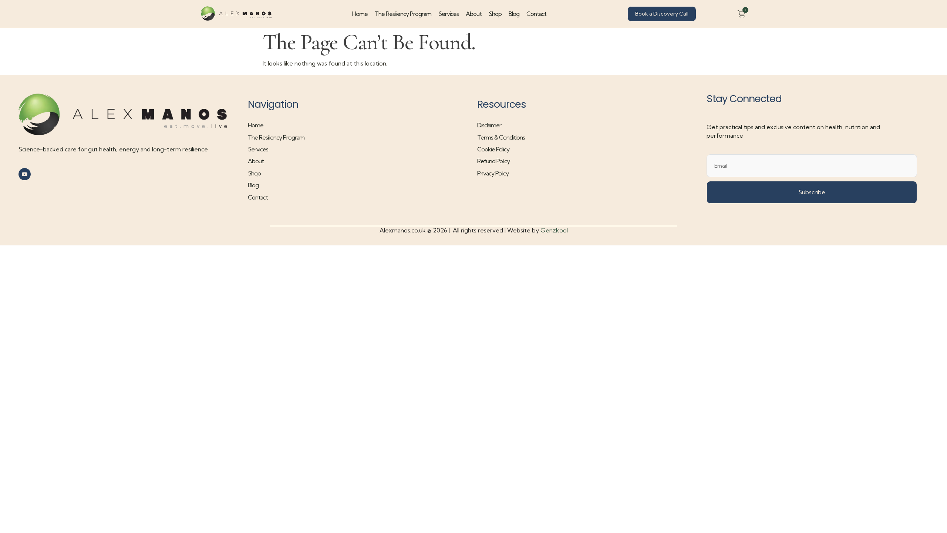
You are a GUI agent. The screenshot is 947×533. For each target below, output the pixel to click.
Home (360, 13)
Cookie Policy (493, 149)
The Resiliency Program (403, 13)
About (474, 13)
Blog (514, 13)
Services (448, 13)
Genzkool (554, 230)
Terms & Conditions (501, 137)
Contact (536, 13)
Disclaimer (489, 125)
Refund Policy (493, 161)
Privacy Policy (493, 173)
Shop (495, 13)
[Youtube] (24, 174)
